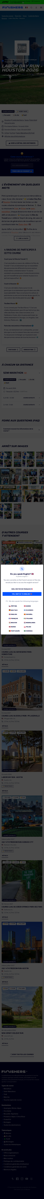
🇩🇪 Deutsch (13, 610)
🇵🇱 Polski (27, 627)
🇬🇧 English (13, 614)
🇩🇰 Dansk (27, 606)
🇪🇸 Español (28, 614)
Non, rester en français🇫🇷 (22, 589)
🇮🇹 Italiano (28, 618)
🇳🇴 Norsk (12, 627)
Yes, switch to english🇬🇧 (22, 594)
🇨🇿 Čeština (13, 606)
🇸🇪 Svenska (28, 631)
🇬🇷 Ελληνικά (28, 610)
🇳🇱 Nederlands (29, 622)
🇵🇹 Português (14, 631)
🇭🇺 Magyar (13, 622)
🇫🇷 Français (13, 618)
